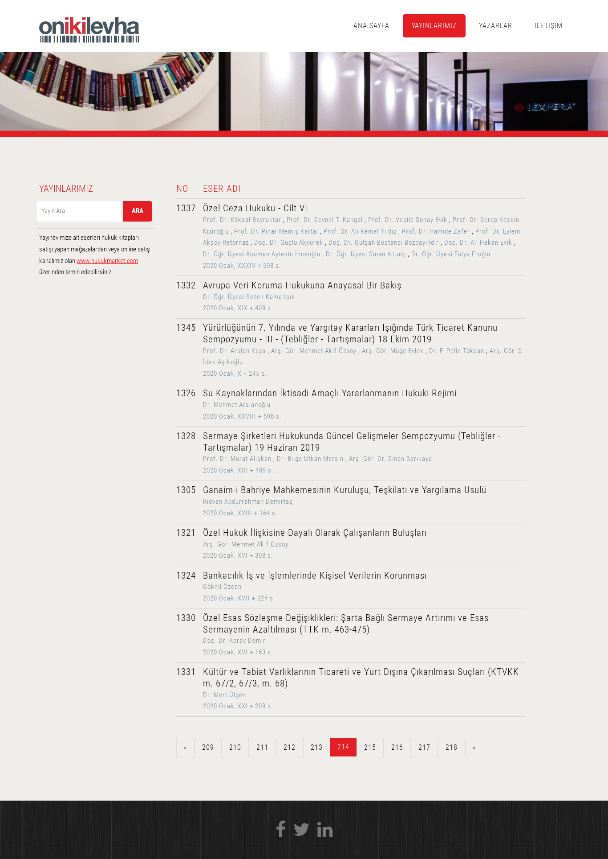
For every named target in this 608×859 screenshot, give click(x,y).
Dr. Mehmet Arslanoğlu (237, 405)
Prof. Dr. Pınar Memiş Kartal (276, 231)
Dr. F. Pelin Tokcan (456, 351)
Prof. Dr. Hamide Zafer (436, 231)
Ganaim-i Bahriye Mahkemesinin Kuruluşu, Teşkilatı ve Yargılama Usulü (344, 490)
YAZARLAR (495, 25)
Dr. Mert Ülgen (224, 695)
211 (262, 747)
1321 (186, 532)
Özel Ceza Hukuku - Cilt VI (255, 208)
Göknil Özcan (222, 587)
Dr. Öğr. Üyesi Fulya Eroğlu (450, 254)
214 (343, 747)
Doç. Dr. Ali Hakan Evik (478, 242)
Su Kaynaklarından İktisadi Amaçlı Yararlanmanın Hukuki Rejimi (330, 393)
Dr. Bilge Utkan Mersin (310, 459)
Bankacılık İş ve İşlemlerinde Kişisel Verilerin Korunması (315, 575)
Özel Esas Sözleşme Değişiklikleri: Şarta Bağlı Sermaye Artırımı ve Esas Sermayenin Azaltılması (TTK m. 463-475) (346, 623)
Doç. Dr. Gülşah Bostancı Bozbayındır (383, 242)
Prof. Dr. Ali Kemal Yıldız (360, 231)
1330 (186, 617)
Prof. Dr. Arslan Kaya (234, 351)
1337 (186, 208)
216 (397, 747)
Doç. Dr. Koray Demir (234, 641)
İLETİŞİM (549, 25)
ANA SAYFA (371, 25)
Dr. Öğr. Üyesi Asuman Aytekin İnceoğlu (261, 254)
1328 (186, 436)
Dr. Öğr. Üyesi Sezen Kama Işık (249, 297)
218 (452, 747)
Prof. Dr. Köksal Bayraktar (242, 220)
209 (208, 747)
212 (290, 747)
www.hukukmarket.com (107, 261)
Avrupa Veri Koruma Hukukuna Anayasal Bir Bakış (302, 285)
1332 (186, 285)
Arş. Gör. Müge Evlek (393, 351)
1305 (186, 490)
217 (424, 747)
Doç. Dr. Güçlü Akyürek (288, 242)
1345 (186, 327)
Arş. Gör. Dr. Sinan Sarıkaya (390, 459)
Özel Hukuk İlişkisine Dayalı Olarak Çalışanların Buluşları (315, 532)
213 (317, 747)
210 (235, 747)
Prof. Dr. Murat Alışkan (237, 459)
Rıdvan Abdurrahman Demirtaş (248, 501)
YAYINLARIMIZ (434, 25)
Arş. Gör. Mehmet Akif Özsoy (314, 351)
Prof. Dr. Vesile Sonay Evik (407, 220)
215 (370, 747)
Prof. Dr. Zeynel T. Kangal (325, 220)
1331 (186, 671)
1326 (186, 393)
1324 (186, 575)
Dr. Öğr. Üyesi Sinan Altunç (366, 254)
